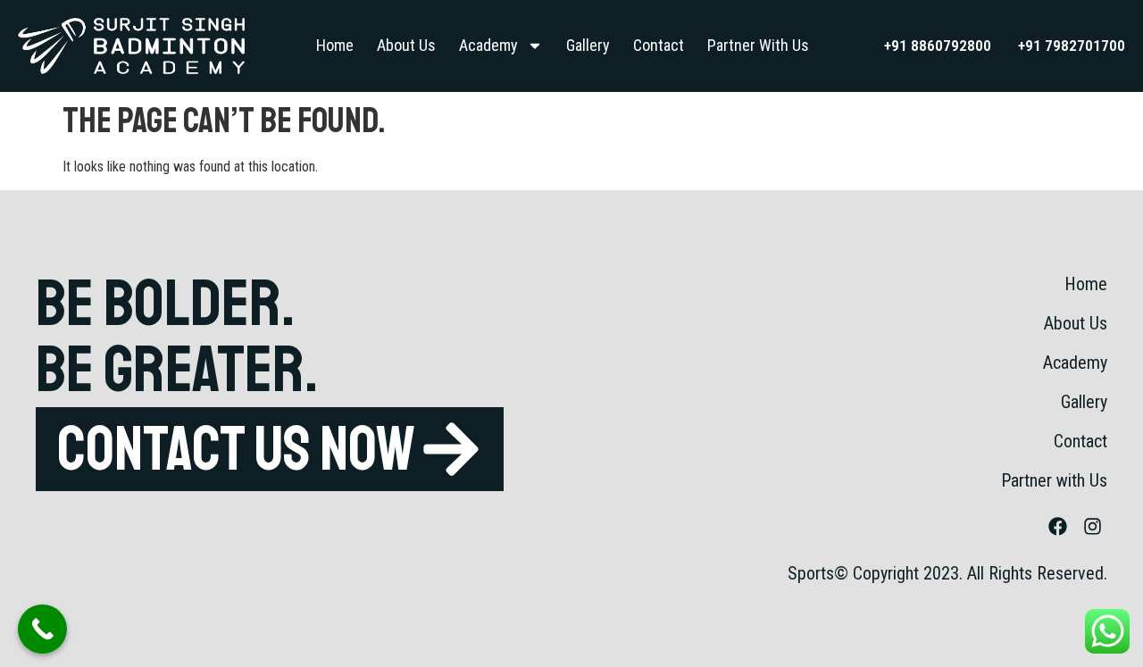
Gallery (588, 45)
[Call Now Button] (42, 629)
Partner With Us (758, 45)
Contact (658, 45)
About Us (406, 45)
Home (335, 45)
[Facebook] (1058, 527)
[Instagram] (1092, 527)
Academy (488, 45)
